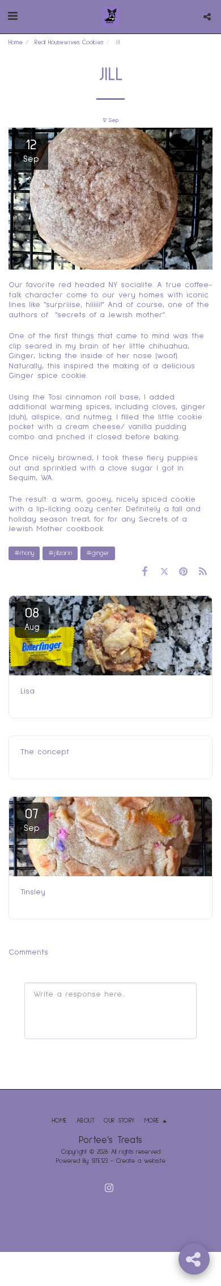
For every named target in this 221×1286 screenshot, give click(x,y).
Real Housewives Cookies (69, 42)
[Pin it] (183, 572)
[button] (12, 16)
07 (32, 819)
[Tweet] (163, 572)
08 (32, 619)
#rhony (24, 553)
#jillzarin (60, 553)
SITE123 (99, 1161)
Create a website (140, 1161)
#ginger (97, 553)
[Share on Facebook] (144, 572)
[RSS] (202, 572)
